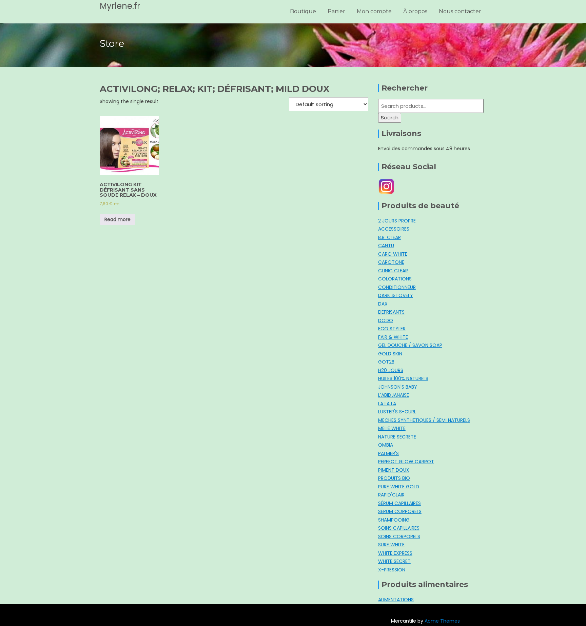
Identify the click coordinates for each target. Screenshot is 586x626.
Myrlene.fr (120, 6)
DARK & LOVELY (395, 295)
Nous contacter (460, 11)
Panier (336, 11)
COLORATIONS (395, 278)
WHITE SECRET (394, 561)
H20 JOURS (390, 370)
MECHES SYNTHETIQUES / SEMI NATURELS (424, 420)
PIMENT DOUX (393, 470)
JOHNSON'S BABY (397, 387)
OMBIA (385, 445)
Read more (117, 219)
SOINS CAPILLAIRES (398, 528)
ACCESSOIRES (393, 229)
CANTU (386, 245)
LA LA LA (387, 403)
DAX (383, 303)
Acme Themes (442, 621)
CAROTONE (391, 262)
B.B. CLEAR (389, 237)
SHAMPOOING (394, 519)
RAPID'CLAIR (391, 494)
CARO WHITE (392, 254)
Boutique (303, 11)
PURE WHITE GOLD (398, 486)
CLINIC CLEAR (393, 270)
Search (389, 117)
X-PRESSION (391, 569)
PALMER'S (388, 453)
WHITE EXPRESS (395, 553)
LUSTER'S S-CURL (397, 411)
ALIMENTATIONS (396, 599)
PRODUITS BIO (394, 478)
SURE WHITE (391, 544)
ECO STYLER (392, 328)
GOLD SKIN (390, 353)
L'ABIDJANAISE (393, 395)
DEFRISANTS (391, 312)
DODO (385, 320)
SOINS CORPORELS (399, 536)
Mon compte (374, 11)
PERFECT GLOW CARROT (406, 461)
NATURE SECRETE (397, 436)
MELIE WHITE (392, 428)
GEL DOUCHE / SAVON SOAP (410, 345)
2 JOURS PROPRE (397, 220)
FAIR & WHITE (393, 337)
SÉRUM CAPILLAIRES (399, 503)
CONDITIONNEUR (397, 287)
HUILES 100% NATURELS (403, 378)
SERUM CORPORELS (400, 511)
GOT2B (386, 361)
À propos (415, 11)
